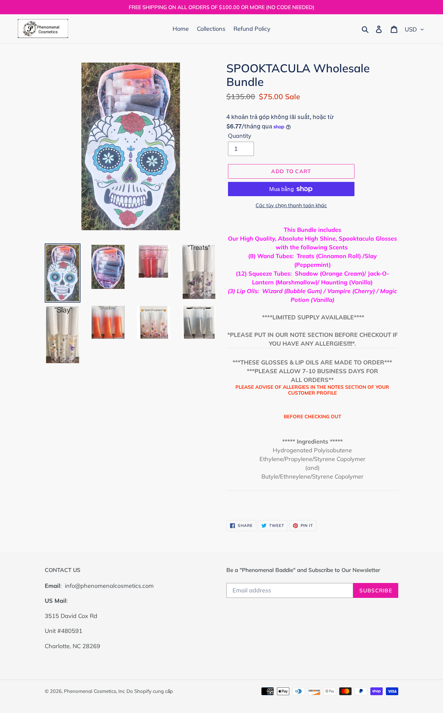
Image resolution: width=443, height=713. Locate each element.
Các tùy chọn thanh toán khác (291, 205)
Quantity (239, 135)
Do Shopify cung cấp (149, 691)
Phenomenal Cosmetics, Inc (94, 691)
